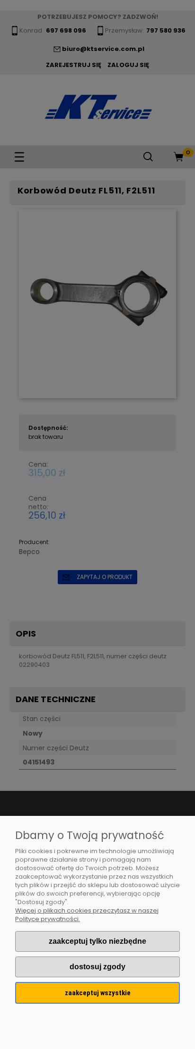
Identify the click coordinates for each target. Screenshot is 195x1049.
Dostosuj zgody (97, 967)
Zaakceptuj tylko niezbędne (97, 941)
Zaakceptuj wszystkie (98, 993)
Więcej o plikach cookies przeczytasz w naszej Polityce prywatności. (87, 914)
